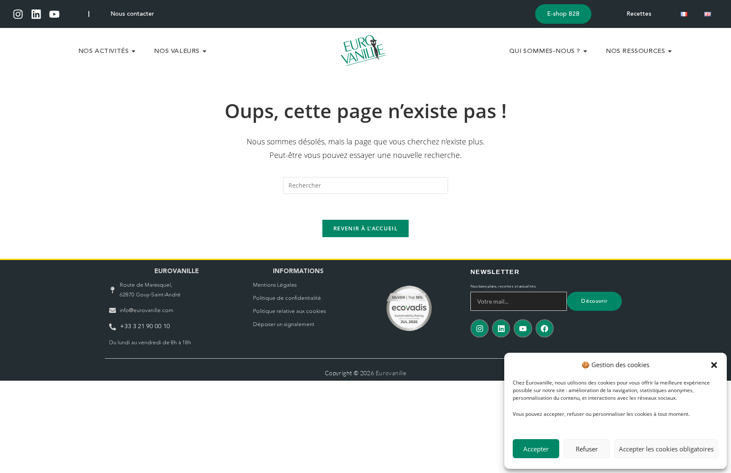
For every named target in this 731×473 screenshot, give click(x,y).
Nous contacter (132, 14)
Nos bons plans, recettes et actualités (503, 286)
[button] (714, 365)
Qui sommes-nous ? (544, 51)
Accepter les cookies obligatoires (666, 449)
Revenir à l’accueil (365, 228)
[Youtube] (54, 14)
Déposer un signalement (283, 324)
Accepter (536, 449)
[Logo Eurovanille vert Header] (363, 50)
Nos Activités (103, 51)
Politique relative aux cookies (289, 311)
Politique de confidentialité (287, 298)
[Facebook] (545, 328)
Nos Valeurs (177, 51)
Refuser (587, 449)
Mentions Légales (275, 285)
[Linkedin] (36, 14)
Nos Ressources (635, 51)
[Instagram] (18, 14)
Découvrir (594, 301)
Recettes (639, 14)
